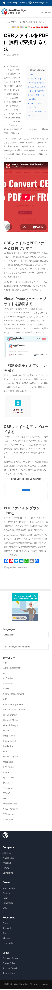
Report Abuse (9, 973)
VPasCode (8, 819)
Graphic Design (10, 725)
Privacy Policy (9, 963)
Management (9, 741)
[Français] (23, 27)
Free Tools (8, 943)
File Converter (10, 714)
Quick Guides (9, 777)
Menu (48, 12)
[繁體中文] (47, 27)
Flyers (5, 898)
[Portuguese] (37, 27)
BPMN (6, 688)
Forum (6, 867)
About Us (7, 853)
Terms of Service (10, 958)
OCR (5, 751)
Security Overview (11, 968)
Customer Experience (13, 704)
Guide (6, 730)
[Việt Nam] (42, 27)
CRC (5, 699)
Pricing (6, 923)
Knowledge (8, 928)
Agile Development (12, 667)
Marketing (8, 746)
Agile (5, 662)
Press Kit (7, 862)
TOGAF (6, 793)
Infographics (9, 735)
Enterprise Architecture (14, 709)
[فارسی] (21, 27)
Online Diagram (10, 756)
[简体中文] (45, 27)
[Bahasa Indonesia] (29, 27)
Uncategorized (10, 803)
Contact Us (8, 872)
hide (31, 74)
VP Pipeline (8, 814)
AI (4, 673)
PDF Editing (8, 767)
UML (5, 798)
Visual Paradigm (11, 809)
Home (6, 22)
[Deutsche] (13, 27)
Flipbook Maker (10, 720)
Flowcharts (8, 902)
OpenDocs (8, 761)
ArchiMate (8, 683)
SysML (6, 782)
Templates (8, 788)
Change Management (13, 693)
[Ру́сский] (39, 27)
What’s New (8, 857)
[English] (15, 27)
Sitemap (6, 938)
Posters (7, 772)
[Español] (18, 27)
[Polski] (34, 27)
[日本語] (31, 27)
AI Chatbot (8, 678)
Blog (5, 933)
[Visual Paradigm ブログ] (14, 12)
